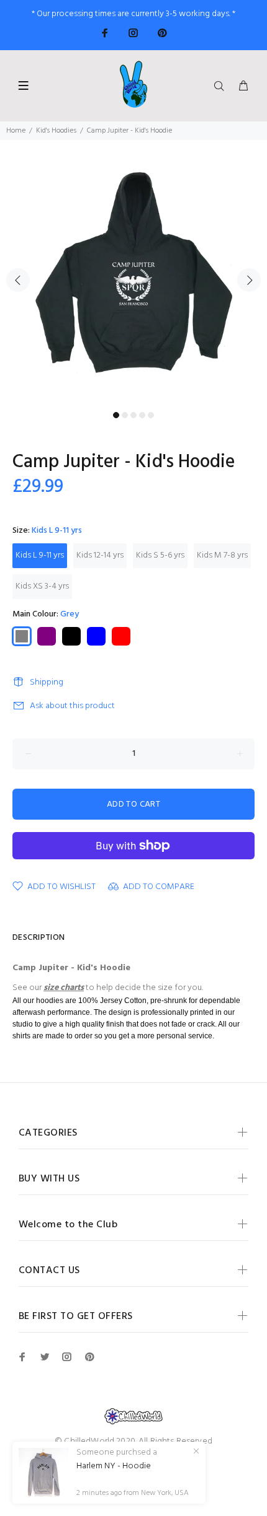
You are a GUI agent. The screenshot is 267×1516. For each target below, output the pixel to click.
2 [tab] (125, 415)
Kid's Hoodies (56, 131)
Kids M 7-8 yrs (222, 555)
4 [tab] (142, 415)
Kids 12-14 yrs (100, 555)
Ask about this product (72, 706)
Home (15, 131)
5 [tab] (151, 415)
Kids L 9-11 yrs (40, 555)
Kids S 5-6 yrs (160, 555)
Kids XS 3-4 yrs (42, 586)
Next (249, 280)
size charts (63, 988)
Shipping (46, 682)
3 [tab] (133, 415)
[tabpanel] (133, 273)
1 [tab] (116, 415)
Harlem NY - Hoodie (113, 1466)
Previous (18, 280)
